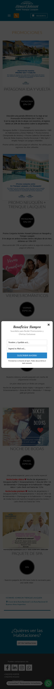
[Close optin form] (49, 325)
